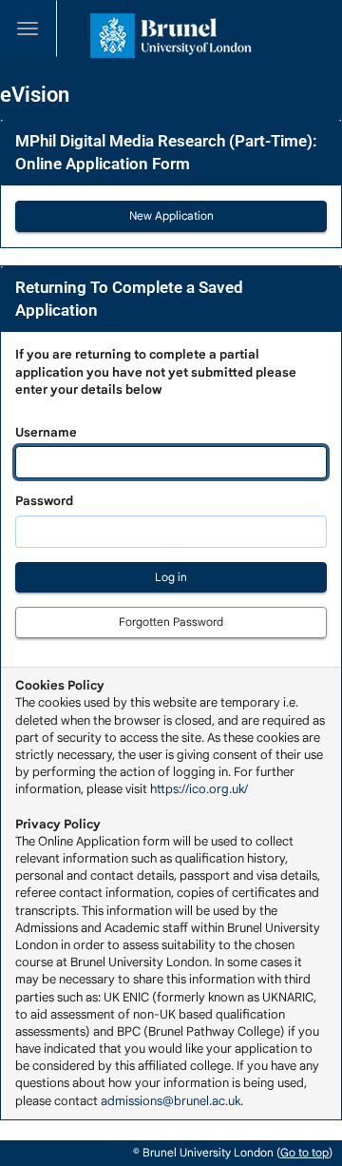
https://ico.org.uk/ (199, 789)
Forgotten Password (171, 621)
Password (44, 501)
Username (155, 393)
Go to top (304, 1152)
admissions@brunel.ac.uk (170, 1101)
